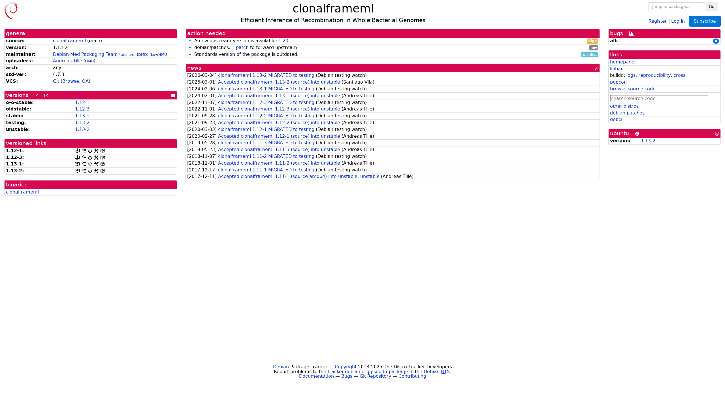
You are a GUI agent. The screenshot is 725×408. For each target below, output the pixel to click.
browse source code (633, 89)
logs (631, 75)
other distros (624, 106)
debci (616, 119)
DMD (142, 54)
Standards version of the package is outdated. (395, 54)
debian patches (627, 113)
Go (712, 6)
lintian (617, 68)
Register (658, 21)
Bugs (346, 376)
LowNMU (159, 54)
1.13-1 (82, 115)
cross (679, 75)
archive (127, 54)
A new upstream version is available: (395, 41)
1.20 (283, 40)
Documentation (316, 376)
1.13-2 (82, 122)
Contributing (412, 376)
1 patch (240, 47)
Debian (281, 366)
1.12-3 (82, 109)
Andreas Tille (67, 60)
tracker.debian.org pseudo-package (368, 371)
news (194, 68)
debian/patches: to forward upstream (395, 47)
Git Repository (375, 376)
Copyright (346, 366)
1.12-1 (82, 102)
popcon (618, 82)
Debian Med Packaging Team (85, 54)
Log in (678, 21)
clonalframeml (69, 40)
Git (56, 81)
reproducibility (654, 75)
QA (85, 81)
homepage (622, 62)
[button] (190, 40)
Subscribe (705, 21)
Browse (70, 81)
